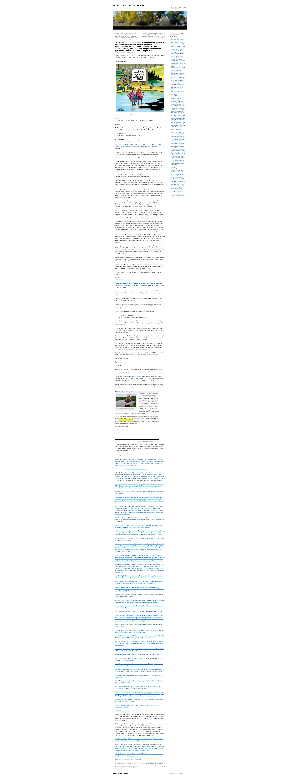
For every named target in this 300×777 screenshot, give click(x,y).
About (120, 28)
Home (116, 28)
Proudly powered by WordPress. (177, 773)
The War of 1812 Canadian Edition (177, 166)
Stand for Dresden (179, 28)
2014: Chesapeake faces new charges (124, 624)
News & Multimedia (144, 28)
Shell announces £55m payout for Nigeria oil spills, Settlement (138, 611)
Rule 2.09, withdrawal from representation (136, 469)
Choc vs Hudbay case (136, 376)
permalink (139, 759)
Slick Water (171, 28)
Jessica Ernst (130, 52)
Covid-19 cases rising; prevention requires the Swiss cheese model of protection (178, 93)
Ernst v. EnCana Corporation (129, 5)
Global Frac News (134, 28)
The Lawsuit (126, 28)
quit (159, 369)
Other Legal (153, 28)
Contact (165, 28)
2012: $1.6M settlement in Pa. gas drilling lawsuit (127, 711)
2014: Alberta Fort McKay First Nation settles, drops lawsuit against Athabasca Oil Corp (137, 654)
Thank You (159, 28)
